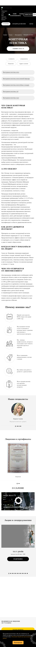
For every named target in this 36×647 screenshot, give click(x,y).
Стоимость (11, 59)
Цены (31, 24)
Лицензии (11, 63)
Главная (5, 34)
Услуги (5, 24)
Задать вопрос (18, 629)
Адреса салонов (23, 63)
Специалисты (24, 59)
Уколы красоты (18, 34)
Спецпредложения (19, 24)
